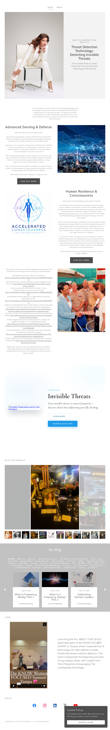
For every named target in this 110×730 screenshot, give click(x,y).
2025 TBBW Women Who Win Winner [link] (74, 559)
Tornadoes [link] (36, 567)
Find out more (29, 181)
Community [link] (71, 561)
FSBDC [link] (81, 561)
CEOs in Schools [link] (57, 561)
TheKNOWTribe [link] (96, 565)
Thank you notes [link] (80, 565)
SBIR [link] (96, 563)
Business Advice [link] (26, 561)
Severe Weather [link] (16, 565)
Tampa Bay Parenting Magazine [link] (47, 565)
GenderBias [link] (23, 563)
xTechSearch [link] (93, 567)
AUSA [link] (93, 559)
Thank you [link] (67, 565)
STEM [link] (103, 563)
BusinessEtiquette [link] (42, 561)
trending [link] (81, 567)
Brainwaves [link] (13, 561)
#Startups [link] (32, 559)
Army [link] (100, 559)
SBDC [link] (89, 563)
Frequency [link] (12, 563)
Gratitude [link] (34, 563)
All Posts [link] (11, 559)
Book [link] (59, 7)
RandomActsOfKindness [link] (59, 563)
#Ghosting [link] (21, 559)
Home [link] (50, 7)
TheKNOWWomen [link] (22, 567)
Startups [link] (29, 565)
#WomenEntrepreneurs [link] (47, 559)
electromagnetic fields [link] (52, 567)
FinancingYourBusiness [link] (95, 561)
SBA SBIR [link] (81, 563)
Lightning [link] (43, 563)
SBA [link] (73, 563)
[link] (25, 589)
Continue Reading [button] (26, 604)
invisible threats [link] (70, 567)
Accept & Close (86, 722)
